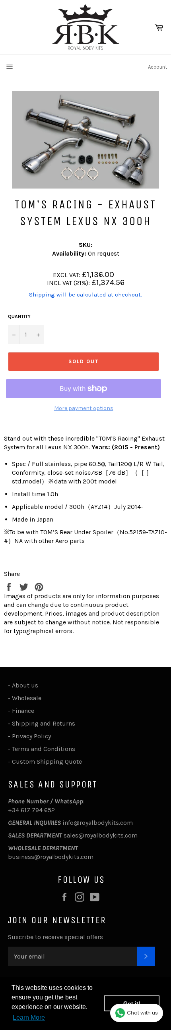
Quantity (19, 316)
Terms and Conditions (43, 749)
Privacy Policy (31, 736)
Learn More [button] (29, 1017)
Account (157, 67)
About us (25, 685)
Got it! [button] (131, 1003)
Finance (23, 710)
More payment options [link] (83, 408)
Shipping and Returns (43, 723)
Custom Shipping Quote (47, 761)
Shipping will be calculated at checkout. (85, 294)
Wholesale (28, 698)
